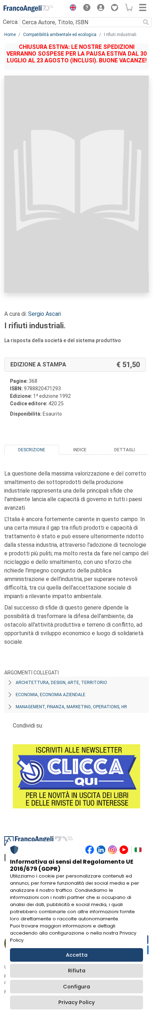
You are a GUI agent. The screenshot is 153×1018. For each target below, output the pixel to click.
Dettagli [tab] (124, 449)
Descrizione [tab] (31, 449)
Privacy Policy (76, 1002)
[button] (71, 8)
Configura (76, 986)
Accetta (77, 954)
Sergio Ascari (44, 313)
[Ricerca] (146, 22)
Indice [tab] (79, 449)
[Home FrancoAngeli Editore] (28, 8)
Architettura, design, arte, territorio (61, 682)
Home (10, 34)
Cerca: (11, 22)
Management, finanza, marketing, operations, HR (71, 706)
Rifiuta (76, 970)
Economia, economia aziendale (50, 694)
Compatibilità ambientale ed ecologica (59, 34)
